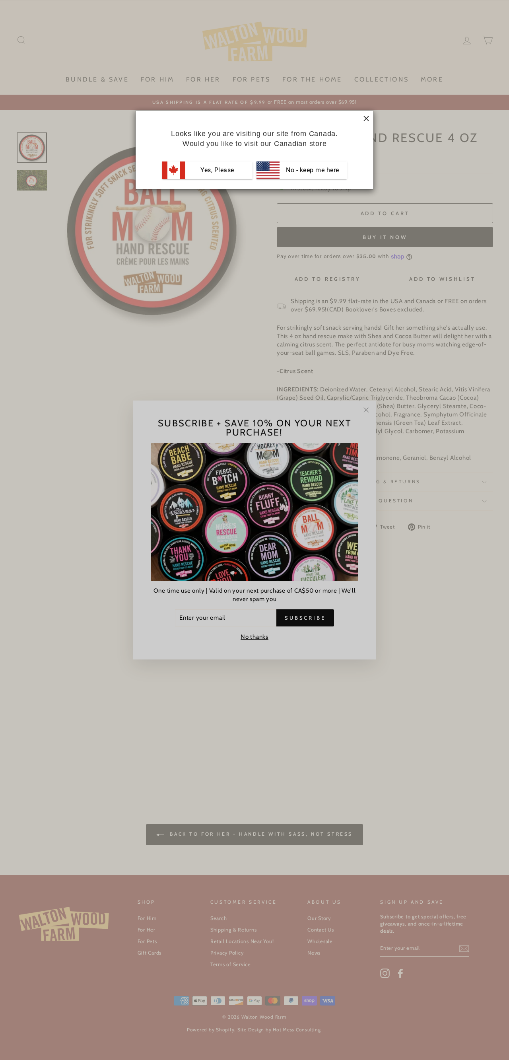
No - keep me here (311, 170)
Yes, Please (217, 170)
